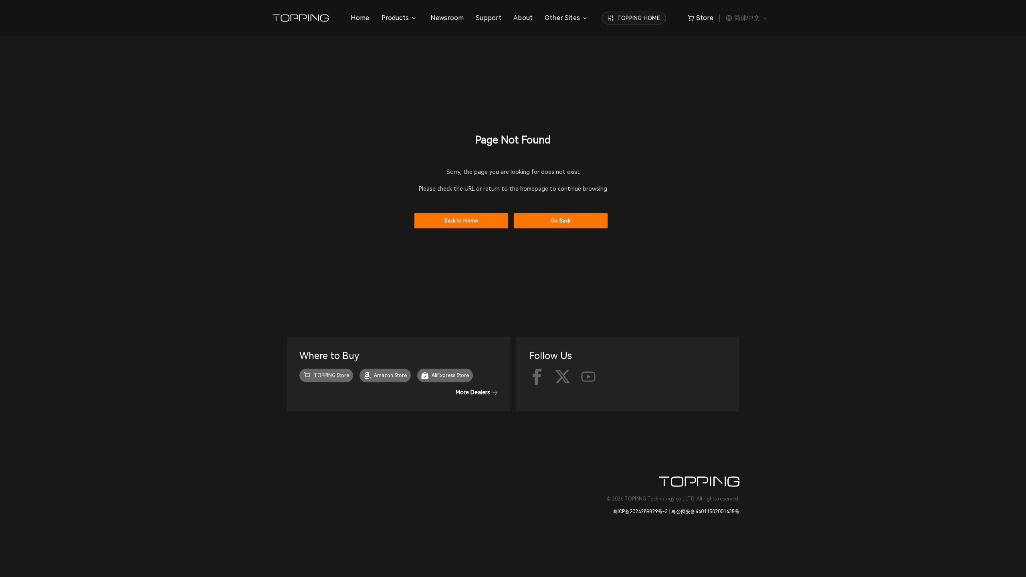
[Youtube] (588, 377)
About (523, 18)
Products (395, 18)
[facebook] (537, 377)
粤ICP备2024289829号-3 (640, 511)
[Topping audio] (303, 18)
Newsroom (447, 18)
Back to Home (461, 221)
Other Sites (562, 18)
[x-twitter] (563, 377)
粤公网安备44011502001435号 (705, 511)
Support (488, 18)
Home (360, 18)
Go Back (561, 221)
